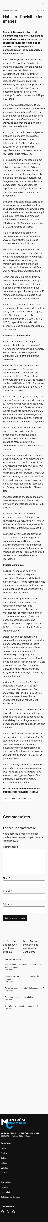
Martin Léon (10, 798)
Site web (7, 904)
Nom (6, 878)
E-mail (7, 891)
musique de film (26, 798)
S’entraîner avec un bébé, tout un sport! (21, 1006)
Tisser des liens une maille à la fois (19, 997)
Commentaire (11, 846)
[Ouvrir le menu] (42, 4)
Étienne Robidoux (10, 10)
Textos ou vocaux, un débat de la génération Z (24, 988)
